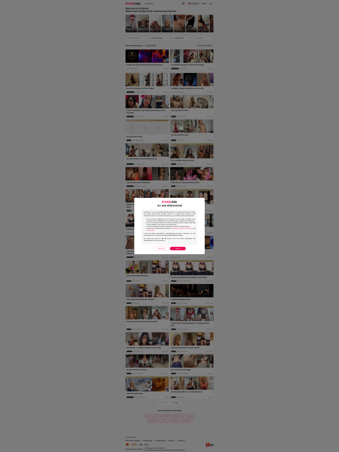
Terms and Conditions (178, 228)
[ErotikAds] (169, 202)
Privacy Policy (189, 228)
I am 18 (178, 248)
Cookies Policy (150, 230)
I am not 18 (161, 248)
